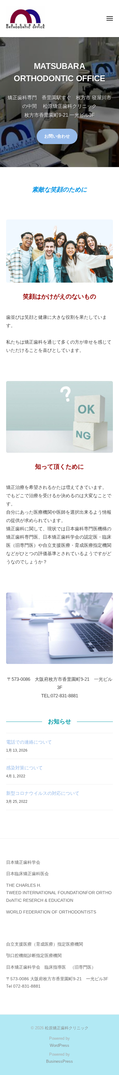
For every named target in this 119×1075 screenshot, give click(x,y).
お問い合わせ (57, 136)
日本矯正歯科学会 (23, 862)
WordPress (59, 1045)
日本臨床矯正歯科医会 (27, 873)
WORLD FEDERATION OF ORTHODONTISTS (51, 912)
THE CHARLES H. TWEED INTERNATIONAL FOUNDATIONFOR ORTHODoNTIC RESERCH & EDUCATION (59, 893)
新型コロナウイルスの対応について (42, 793)
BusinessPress (59, 1061)
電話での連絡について (29, 742)
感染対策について (24, 767)
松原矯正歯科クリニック (66, 1028)
